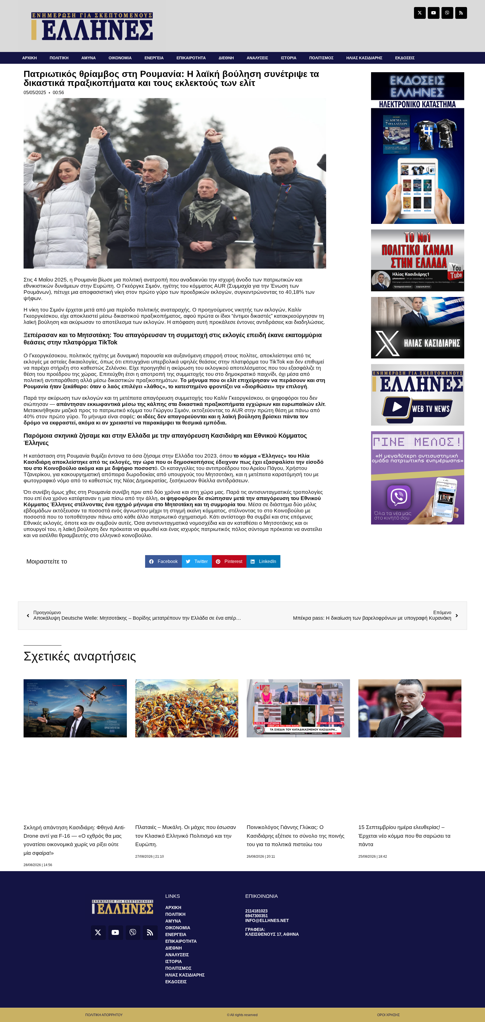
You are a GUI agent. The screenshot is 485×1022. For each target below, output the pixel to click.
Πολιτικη (59, 58)
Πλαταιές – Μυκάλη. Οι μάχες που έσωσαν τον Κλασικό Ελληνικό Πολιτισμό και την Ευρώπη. (185, 835)
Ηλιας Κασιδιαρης (364, 58)
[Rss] (461, 13)
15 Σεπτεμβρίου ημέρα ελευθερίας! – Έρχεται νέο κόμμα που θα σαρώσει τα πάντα (404, 835)
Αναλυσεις (257, 58)
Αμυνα (88, 58)
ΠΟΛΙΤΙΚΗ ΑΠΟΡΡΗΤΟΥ (104, 1015)
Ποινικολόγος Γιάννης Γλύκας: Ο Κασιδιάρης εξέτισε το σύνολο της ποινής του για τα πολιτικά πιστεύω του (295, 835)
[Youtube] (434, 13)
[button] (163, 561)
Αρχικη (29, 58)
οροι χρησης (388, 1015)
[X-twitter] (420, 13)
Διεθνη (226, 58)
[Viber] (447, 13)
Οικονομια (120, 58)
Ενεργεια (154, 58)
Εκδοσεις (405, 58)
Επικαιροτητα (191, 58)
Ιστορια (288, 58)
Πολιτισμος (321, 58)
